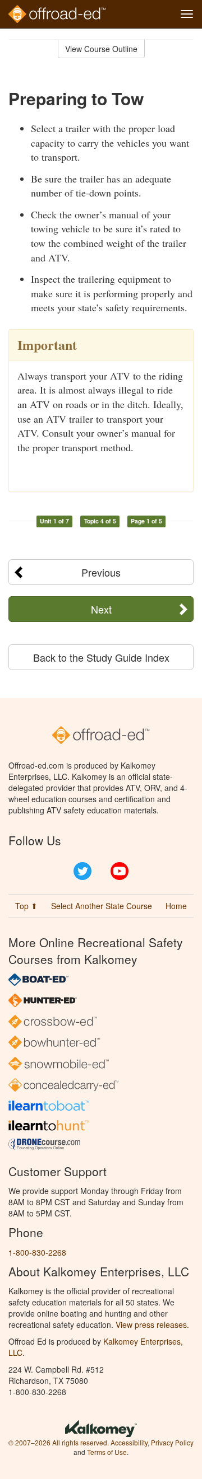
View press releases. (152, 1324)
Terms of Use (107, 1452)
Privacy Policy (172, 1442)
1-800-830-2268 (37, 1252)
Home (176, 905)
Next (101, 609)
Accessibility (129, 1442)
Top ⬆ (26, 905)
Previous (101, 572)
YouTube (119, 871)
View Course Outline (101, 48)
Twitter (82, 871)
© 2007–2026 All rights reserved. (58, 1442)
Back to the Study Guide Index (101, 657)
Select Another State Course (101, 905)
